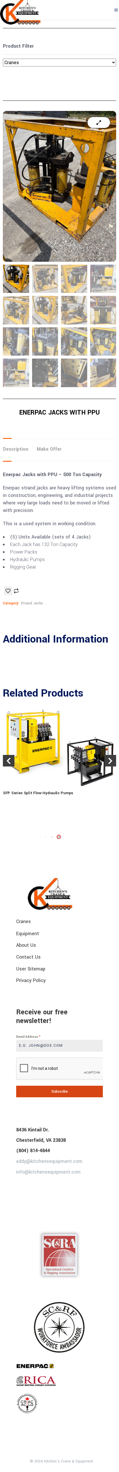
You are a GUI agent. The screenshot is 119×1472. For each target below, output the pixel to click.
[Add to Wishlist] (8, 590)
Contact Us (28, 957)
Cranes (23, 921)
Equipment (27, 933)
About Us (26, 945)
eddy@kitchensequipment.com (49, 1161)
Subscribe (59, 1091)
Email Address (28, 1037)
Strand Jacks (32, 603)
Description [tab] (15, 449)
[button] (51, 837)
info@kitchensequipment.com (48, 1172)
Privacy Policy (31, 980)
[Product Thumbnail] (98, 122)
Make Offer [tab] (49, 449)
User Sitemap (30, 968)
